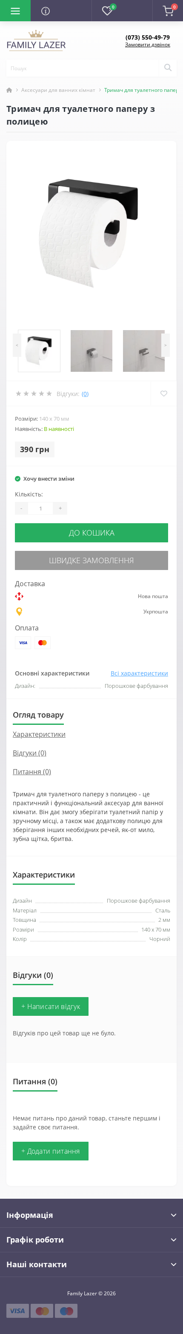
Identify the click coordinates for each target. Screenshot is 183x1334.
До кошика (91, 532)
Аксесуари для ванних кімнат (58, 90)
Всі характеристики (139, 673)
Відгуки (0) (29, 753)
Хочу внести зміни (48, 478)
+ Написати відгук (50, 1006)
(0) (85, 394)
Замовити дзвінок (147, 44)
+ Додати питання (50, 1151)
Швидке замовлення (91, 560)
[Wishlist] (164, 393)
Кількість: (29, 494)
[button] (147, 37)
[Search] (168, 68)
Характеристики (39, 734)
